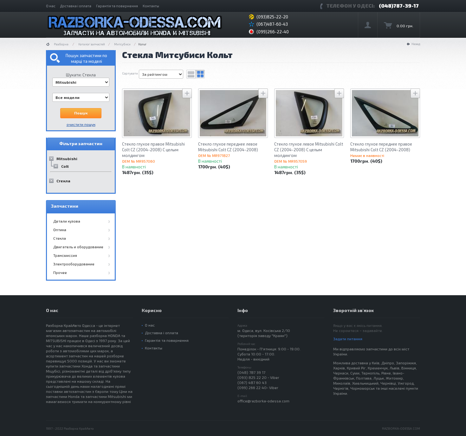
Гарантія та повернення (117, 6)
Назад (415, 44)
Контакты (151, 6)
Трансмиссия (65, 255)
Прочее (60, 272)
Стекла (63, 181)
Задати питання (347, 338)
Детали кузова (66, 221)
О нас (50, 6)
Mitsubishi (66, 158)
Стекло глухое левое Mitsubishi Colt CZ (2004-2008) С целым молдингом (308, 149)
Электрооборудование (73, 264)
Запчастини (64, 206)
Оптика (59, 229)
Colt (65, 166)
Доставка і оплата (75, 6)
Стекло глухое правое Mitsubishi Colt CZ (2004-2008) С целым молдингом (153, 149)
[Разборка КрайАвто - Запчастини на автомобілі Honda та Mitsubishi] (134, 25)
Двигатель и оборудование (78, 246)
